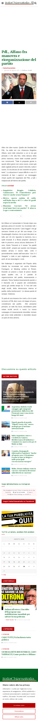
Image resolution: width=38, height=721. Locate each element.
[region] (19, 701)
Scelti (30, 70)
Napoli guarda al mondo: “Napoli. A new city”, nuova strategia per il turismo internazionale (22, 425)
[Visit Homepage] (19, 3)
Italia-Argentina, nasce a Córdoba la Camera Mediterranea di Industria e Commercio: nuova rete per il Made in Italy (24, 440)
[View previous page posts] (17, 216)
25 (9, 566)
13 (19, 557)
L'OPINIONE (5, 634)
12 (14, 557)
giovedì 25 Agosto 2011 (11, 70)
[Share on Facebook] (7, 102)
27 (19, 566)
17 (4, 562)
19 (14, 562)
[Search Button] (35, 3)
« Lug (4, 574)
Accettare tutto (19, 705)
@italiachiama (19, 492)
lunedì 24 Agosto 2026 (9, 642)
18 (9, 562)
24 (4, 566)
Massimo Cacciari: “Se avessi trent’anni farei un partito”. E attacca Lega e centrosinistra (19, 208)
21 (24, 562)
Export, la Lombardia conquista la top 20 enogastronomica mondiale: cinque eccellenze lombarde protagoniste (18, 395)
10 (4, 557)
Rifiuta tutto (19, 717)
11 (9, 557)
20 (19, 562)
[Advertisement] (19, 27)
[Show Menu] (3, 3)
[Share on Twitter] (19, 102)
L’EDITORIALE (8, 606)
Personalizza (19, 711)
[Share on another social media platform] (30, 102)
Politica (24, 70)
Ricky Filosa (10, 619)
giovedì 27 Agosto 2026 (11, 401)
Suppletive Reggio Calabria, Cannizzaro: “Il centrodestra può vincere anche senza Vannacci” (19, 192)
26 (14, 566)
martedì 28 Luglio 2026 (23, 619)
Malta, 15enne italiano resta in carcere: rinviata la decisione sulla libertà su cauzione (24, 471)
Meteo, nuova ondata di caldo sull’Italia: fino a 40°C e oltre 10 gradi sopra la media (19, 200)
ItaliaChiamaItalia (9, 68)
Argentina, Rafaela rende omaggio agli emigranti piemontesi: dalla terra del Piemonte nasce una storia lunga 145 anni (22, 411)
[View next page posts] (20, 216)
